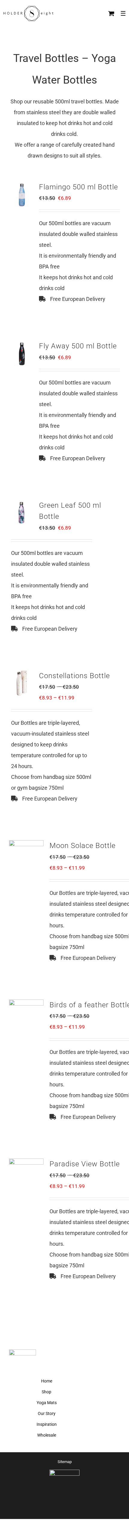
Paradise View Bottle (85, 1164)
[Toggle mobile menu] (123, 13)
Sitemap (65, 1461)
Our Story (47, 1413)
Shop (46, 1391)
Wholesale (46, 1435)
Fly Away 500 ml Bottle (78, 346)
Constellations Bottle (74, 676)
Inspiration (47, 1424)
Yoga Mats (47, 1402)
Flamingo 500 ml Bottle (78, 187)
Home (46, 1381)
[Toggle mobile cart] (111, 13)
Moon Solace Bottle (83, 845)
